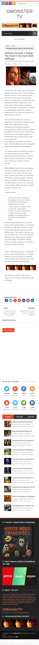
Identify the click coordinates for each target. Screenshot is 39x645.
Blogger (23, 39)
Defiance (14, 64)
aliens (9, 64)
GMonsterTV (19, 14)
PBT (17, 637)
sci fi (13, 46)
